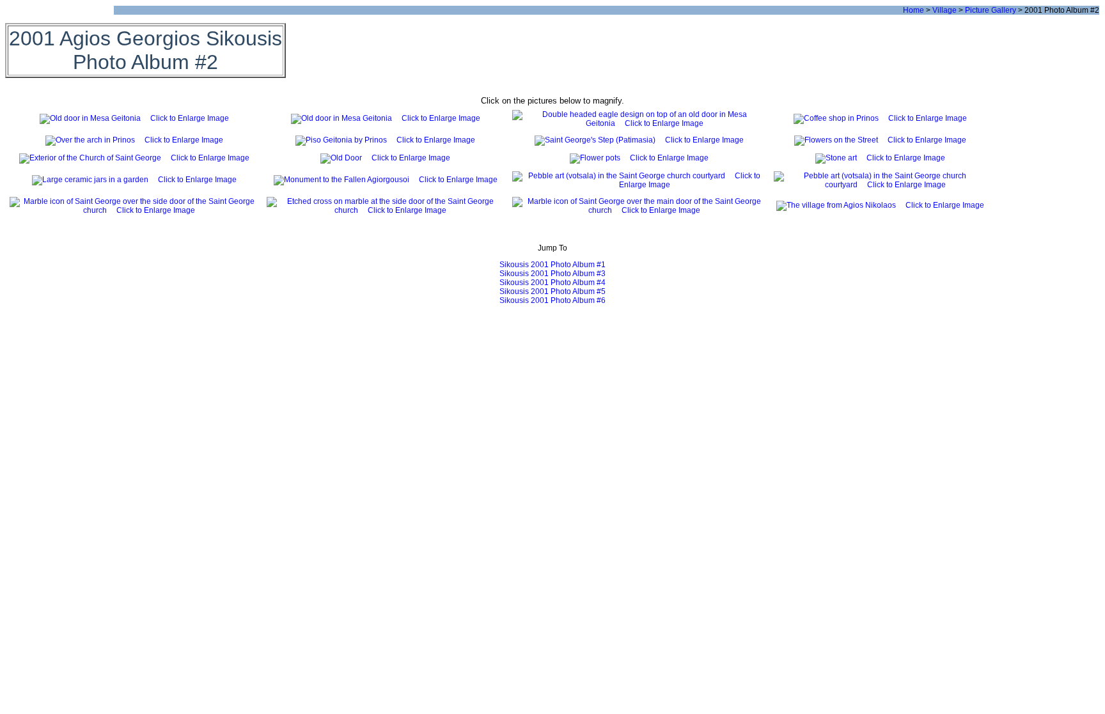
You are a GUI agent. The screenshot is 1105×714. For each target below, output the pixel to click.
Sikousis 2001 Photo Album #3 (552, 273)
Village (944, 10)
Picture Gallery (990, 10)
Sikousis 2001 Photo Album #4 (552, 282)
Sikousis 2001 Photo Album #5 (552, 291)
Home (913, 10)
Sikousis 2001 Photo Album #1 (552, 264)
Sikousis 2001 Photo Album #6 (552, 300)
